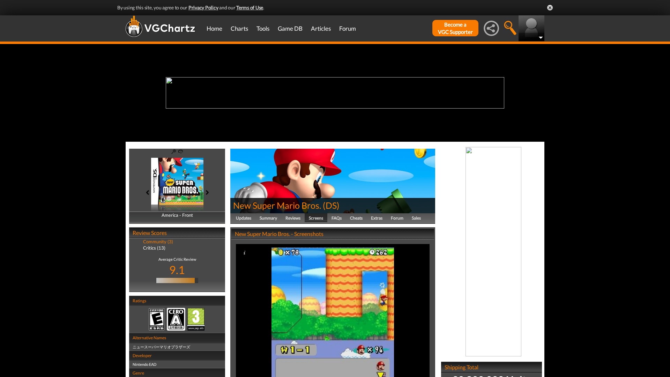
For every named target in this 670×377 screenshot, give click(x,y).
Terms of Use (249, 7)
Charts (239, 28)
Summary (268, 218)
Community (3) (158, 241)
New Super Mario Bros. (277, 205)
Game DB (290, 28)
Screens (316, 218)
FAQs (337, 218)
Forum (347, 28)
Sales (416, 218)
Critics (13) (154, 248)
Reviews (292, 218)
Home (214, 28)
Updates (243, 218)
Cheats (356, 218)
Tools (262, 28)
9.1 (177, 269)
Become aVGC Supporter (455, 28)
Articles (321, 28)
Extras (376, 218)
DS (331, 205)
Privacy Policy (203, 7)
